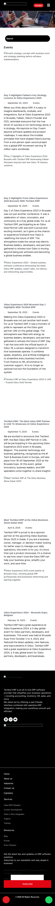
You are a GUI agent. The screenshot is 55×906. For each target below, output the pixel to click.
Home (6, 774)
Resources (9, 830)
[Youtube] (15, 719)
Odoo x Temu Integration (14, 814)
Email (7, 878)
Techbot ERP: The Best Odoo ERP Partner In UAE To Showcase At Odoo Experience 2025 (27, 424)
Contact (38, 5)
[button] (48, 5)
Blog (6, 836)
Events (36, 103)
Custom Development (13, 810)
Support (7, 819)
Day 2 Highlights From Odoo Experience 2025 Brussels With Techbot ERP (26, 199)
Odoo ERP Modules (12, 805)
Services (8, 799)
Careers (8, 793)
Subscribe (27, 884)
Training (7, 823)
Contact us (9, 788)
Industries (8, 783)
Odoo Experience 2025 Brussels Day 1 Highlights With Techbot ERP (25, 306)
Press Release (10, 845)
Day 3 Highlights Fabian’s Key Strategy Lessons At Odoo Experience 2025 (25, 96)
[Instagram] (11, 719)
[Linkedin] (6, 719)
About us (8, 778)
